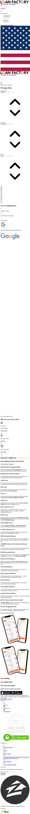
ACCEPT (10, 699)
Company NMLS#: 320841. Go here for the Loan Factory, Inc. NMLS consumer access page (16, 757)
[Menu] (1, 76)
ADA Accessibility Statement (9, 764)
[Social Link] (15, 803)
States (2, 154)
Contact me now (7, 711)
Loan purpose (4, 90)
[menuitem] (6, 16)
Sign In (2, 25)
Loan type (3, 122)
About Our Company (8, 747)
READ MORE (4, 699)
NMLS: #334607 (7, 753)
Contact (5, 750)
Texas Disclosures (7, 761)
